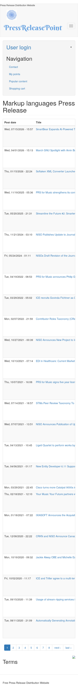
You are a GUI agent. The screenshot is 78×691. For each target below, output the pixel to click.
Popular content (18, 81)
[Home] (13, 14)
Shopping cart (17, 88)
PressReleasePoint (33, 29)
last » (68, 647)
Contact (13, 67)
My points (14, 74)
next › (57, 647)
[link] (39, 47)
